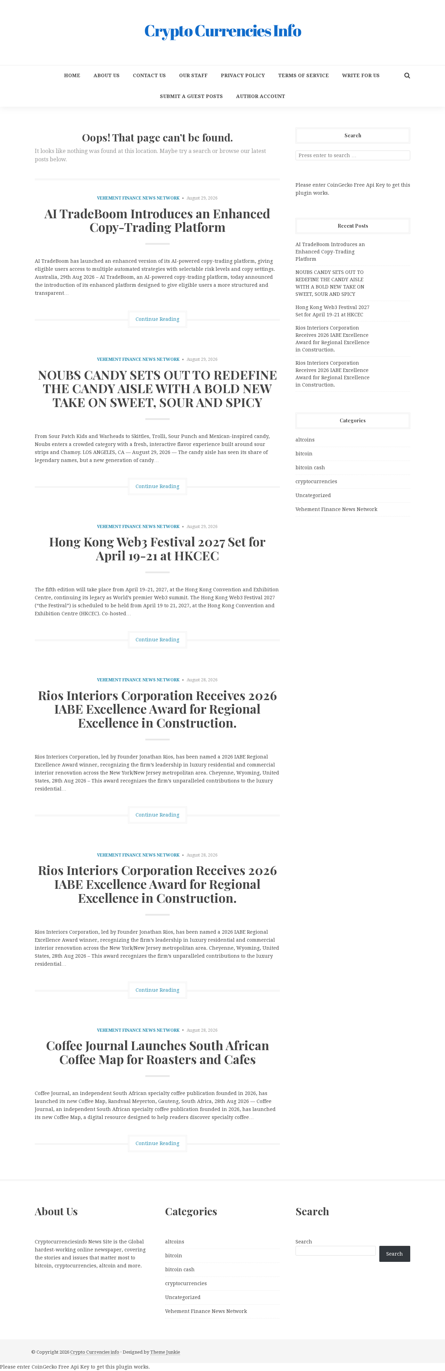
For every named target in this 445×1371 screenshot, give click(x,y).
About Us (107, 75)
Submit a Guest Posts (191, 96)
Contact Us (149, 75)
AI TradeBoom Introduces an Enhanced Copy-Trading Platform (157, 220)
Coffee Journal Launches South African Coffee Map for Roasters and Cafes (157, 1052)
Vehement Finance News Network (138, 198)
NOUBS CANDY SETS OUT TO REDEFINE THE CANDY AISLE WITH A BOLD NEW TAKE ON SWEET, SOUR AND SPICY (157, 388)
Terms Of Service (303, 75)
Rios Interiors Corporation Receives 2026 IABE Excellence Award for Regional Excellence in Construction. (157, 709)
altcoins (305, 440)
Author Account (260, 96)
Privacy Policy (243, 75)
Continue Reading (157, 319)
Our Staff (193, 75)
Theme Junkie (165, 1352)
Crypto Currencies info (94, 1352)
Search (304, 1241)
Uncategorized (313, 495)
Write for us (361, 75)
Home (72, 75)
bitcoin (304, 453)
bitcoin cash (310, 467)
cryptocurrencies (316, 481)
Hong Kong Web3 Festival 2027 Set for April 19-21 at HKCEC (157, 548)
